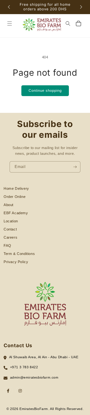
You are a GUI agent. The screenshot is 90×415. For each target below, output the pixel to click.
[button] (9, 23)
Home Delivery (16, 188)
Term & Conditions (19, 254)
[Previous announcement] (9, 7)
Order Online (14, 197)
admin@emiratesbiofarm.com (34, 377)
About (8, 205)
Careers (10, 237)
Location (11, 221)
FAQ (7, 245)
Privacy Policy (16, 262)
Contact (10, 229)
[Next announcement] (81, 7)
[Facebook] (8, 390)
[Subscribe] (75, 167)
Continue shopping (45, 90)
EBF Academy (16, 213)
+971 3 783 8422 (24, 367)
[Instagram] (20, 390)
